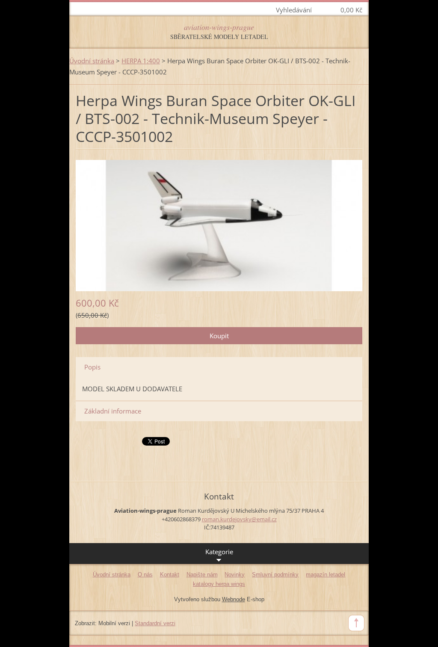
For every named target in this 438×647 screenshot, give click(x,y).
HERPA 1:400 (140, 60)
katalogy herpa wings (219, 584)
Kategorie (219, 551)
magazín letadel (325, 574)
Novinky (235, 574)
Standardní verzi (155, 623)
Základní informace (112, 411)
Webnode (233, 599)
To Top (356, 623)
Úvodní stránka (91, 60)
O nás (145, 574)
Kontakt (169, 574)
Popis (92, 367)
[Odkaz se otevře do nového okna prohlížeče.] (219, 224)
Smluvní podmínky (275, 574)
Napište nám (202, 574)
